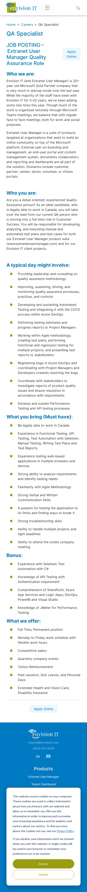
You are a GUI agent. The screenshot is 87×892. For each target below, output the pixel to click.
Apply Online (71, 54)
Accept (43, 863)
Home (11, 24)
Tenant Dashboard (43, 784)
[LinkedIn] (38, 756)
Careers (27, 24)
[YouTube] (48, 756)
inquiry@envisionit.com (43, 742)
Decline (43, 874)
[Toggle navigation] (47, 8)
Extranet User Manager (43, 776)
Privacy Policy (65, 831)
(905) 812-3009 (43, 748)
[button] (78, 7)
